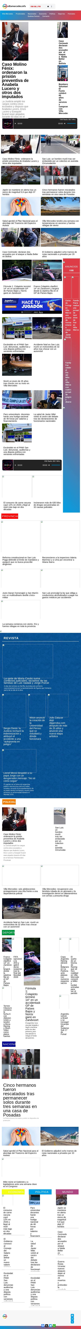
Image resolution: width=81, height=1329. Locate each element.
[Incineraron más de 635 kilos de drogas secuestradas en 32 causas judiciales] (47, 487)
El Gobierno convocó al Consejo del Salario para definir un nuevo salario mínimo (8, 1253)
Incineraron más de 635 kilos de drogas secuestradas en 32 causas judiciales (47, 504)
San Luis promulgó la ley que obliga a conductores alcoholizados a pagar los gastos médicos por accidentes (60, 595)
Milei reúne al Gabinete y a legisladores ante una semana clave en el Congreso (20, 1184)
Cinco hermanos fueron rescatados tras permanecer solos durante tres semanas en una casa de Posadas (58, 192)
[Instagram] (72, 1318)
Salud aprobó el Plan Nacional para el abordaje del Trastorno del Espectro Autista (20, 223)
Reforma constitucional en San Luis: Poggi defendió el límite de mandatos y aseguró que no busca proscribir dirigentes (20, 560)
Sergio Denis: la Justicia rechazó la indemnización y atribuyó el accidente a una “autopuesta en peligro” (13, 736)
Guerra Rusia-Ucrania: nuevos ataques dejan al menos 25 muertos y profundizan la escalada (63, 1275)
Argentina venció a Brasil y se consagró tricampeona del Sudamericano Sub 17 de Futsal (67, 1024)
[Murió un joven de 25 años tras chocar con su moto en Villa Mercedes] (17, 366)
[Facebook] (72, 1315)
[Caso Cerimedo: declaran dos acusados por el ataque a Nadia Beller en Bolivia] (62, 33)
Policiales (71, 14)
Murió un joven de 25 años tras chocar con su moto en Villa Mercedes (16, 383)
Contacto (45, 16)
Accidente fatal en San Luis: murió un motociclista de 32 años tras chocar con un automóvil (47, 347)
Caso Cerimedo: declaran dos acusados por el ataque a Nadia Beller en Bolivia (64, 52)
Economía (43, 14)
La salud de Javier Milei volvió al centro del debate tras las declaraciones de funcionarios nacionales (46, 417)
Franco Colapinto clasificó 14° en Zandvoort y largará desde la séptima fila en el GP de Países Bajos (46, 289)
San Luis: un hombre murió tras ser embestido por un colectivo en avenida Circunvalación (60, 161)
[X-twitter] (72, 1321)
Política (52, 14)
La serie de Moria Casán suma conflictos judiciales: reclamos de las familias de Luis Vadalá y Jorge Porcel (26, 680)
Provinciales (20, 14)
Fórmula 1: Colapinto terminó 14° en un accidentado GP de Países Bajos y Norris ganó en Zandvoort (17, 289)
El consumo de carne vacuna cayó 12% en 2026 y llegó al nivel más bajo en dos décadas (17, 506)
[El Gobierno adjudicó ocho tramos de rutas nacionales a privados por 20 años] (60, 238)
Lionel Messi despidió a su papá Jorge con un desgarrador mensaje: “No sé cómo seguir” (19, 777)
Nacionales (32, 14)
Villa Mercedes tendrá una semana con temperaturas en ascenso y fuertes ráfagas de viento (60, 223)
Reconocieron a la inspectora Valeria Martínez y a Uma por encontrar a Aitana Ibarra (59, 559)
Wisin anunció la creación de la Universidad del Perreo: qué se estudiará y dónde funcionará (37, 728)
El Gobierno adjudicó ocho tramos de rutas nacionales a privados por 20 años (59, 254)
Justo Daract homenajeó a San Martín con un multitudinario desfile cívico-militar (20, 595)
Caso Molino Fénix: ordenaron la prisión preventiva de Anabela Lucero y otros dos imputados (15, 80)
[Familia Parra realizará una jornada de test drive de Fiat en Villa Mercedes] (75, 287)
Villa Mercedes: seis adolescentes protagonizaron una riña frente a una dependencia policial (20, 891)
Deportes (61, 14)
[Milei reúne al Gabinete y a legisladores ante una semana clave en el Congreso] (21, 1168)
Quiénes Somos (33, 16)
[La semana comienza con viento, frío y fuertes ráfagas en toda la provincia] (20, 610)
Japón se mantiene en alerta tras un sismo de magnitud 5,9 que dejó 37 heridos (19, 192)
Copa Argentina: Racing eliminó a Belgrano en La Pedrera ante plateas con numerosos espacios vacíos (66, 970)
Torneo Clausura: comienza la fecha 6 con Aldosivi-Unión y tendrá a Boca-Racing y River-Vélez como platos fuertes (7, 1021)
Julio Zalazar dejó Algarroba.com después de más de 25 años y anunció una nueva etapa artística (58, 727)
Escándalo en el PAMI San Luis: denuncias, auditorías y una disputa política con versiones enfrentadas (16, 347)
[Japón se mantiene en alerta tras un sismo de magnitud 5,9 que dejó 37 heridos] (20, 176)
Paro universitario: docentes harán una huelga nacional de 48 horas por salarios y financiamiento (16, 417)
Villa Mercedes (7, 14)
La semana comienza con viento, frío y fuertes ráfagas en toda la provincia (20, 625)
